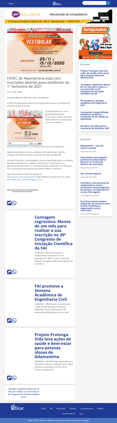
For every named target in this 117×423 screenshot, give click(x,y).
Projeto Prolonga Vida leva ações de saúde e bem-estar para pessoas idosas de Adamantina (53, 345)
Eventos (72, 408)
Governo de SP (68, 413)
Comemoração (86, 408)
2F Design (85, 420)
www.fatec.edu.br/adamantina (24, 177)
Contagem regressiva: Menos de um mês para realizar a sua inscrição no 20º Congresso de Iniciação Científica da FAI (54, 232)
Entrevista (61, 408)
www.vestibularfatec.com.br (22, 146)
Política (100, 408)
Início (43, 408)
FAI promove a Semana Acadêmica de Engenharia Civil (51, 292)
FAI (51, 408)
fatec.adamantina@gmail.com (29, 179)
